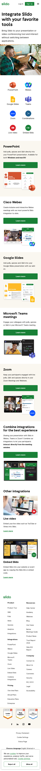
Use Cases (30, 625)
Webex (10, 649)
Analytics (11, 629)
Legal (28, 686)
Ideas (9, 621)
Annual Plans (12, 695)
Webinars (29, 616)
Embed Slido (11, 562)
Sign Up (30, 4)
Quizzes (10, 625)
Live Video (11, 668)
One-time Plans (13, 690)
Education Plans (13, 699)
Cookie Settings (22, 737)
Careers (29, 669)
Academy (29, 612)
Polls (9, 616)
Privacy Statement (22, 733)
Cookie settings (24, 759)
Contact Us (30, 661)
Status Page (22, 741)
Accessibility (30, 691)
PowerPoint (12, 644)
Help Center (30, 608)
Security (29, 678)
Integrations (12, 633)
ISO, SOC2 (30, 682)
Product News (31, 636)
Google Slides (12, 653)
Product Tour (12, 608)
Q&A (9, 612)
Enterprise (11, 703)
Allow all (29, 764)
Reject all (11, 764)
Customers (30, 674)
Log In (20, 4)
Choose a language (13, 748)
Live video (9, 518)
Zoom (10, 664)
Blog (28, 621)
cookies (13, 753)
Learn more (20, 165)
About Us (29, 665)
